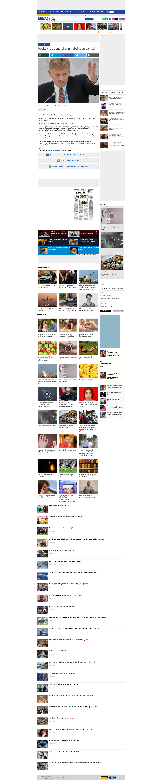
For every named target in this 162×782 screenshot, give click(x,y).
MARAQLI (83, 12)
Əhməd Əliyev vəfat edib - (60, 505)
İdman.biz (113, 15)
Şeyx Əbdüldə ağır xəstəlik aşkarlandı (61, 550)
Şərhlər (120, 92)
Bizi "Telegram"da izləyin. (69, 160)
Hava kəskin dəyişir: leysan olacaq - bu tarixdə (65, 561)
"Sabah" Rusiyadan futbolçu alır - (62, 528)
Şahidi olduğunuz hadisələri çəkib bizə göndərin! (70, 166)
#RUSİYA (42, 109)
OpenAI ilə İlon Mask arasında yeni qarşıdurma (64, 684)
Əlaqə (40, 14)
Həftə (113, 92)
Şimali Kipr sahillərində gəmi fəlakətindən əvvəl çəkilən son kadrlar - (76, 539)
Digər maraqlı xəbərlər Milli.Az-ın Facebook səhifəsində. (70, 155)
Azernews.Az (105, 15)
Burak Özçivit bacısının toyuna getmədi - (64, 751)
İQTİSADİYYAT (64, 12)
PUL (77, 15)
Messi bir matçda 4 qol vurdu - (61, 718)
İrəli (124, 26)
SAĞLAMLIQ (92, 12)
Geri (38, 26)
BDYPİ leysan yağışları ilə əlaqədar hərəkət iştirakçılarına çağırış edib (72, 662)
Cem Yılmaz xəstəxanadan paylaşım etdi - (65, 595)
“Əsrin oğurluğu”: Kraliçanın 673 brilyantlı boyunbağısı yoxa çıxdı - (73, 707)
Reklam (46, 14)
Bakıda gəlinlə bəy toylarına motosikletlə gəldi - (68, 584)
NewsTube (102, 12)
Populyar (104, 92)
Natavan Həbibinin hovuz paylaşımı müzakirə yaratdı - (71, 729)
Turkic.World (120, 15)
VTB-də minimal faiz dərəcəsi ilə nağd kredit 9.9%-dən (53, 105)
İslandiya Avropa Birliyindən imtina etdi (62, 673)
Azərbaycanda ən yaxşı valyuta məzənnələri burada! (112, 32)
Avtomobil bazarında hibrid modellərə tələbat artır (65, 517)
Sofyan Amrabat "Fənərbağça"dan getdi (62, 606)
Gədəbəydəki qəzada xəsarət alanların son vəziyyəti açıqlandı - (78, 617)
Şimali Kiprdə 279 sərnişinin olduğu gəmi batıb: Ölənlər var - (74, 628)
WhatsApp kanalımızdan (56, 150)
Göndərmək (105, 310)
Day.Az (92, 15)
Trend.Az (98, 15)
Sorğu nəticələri (118, 310)
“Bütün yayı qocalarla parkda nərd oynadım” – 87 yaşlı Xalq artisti (71, 695)
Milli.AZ (44, 18)
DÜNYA (77, 12)
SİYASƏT (55, 12)
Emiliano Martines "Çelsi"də (58, 651)
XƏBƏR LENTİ (42, 12)
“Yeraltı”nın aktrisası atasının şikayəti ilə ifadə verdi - (68, 640)
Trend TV (59, 15)
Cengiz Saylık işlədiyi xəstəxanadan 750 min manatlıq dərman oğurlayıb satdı (75, 763)
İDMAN (71, 12)
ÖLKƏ (49, 12)
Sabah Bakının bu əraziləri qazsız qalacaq (64, 740)
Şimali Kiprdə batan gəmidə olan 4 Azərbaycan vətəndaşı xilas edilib (73, 572)
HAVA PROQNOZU (84, 15)
